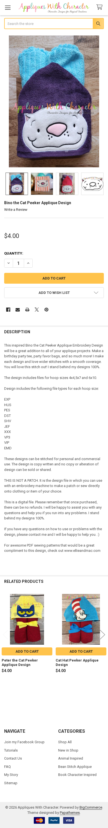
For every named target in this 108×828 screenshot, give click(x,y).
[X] (37, 310)
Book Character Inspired (77, 775)
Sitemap (10, 783)
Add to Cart (27, 651)
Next (102, 634)
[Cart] (100, 7)
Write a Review (15, 209)
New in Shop (68, 750)
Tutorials (11, 750)
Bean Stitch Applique (75, 767)
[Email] (18, 310)
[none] (54, 101)
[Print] (27, 310)
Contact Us (13, 758)
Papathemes (70, 813)
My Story (11, 775)
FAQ (7, 767)
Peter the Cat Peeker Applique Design (20, 662)
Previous (5, 634)
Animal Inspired (70, 758)
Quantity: (13, 253)
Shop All (65, 742)
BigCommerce (90, 807)
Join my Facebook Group (24, 742)
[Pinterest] (46, 310)
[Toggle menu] (7, 7)
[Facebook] (8, 310)
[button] (54, 292)
